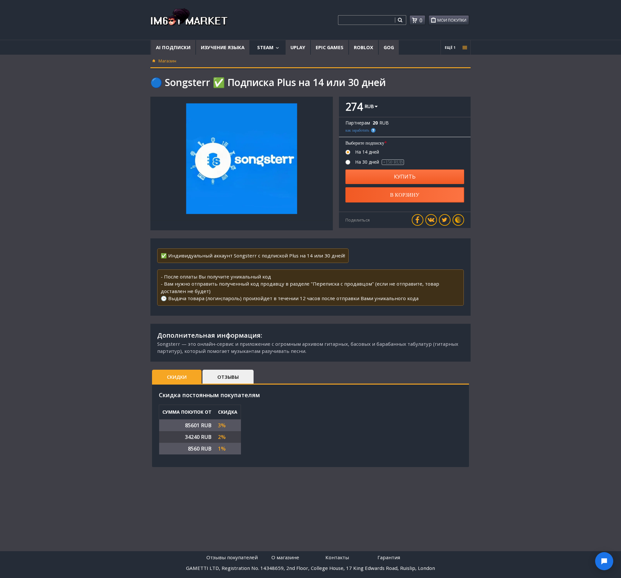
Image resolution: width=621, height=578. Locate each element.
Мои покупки (451, 20)
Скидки (177, 377)
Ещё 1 (450, 47)
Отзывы (228, 377)
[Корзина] (414, 20)
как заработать (357, 130)
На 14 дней (367, 152)
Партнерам (357, 123)
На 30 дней (379, 162)
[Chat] (604, 561)
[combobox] (366, 20)
